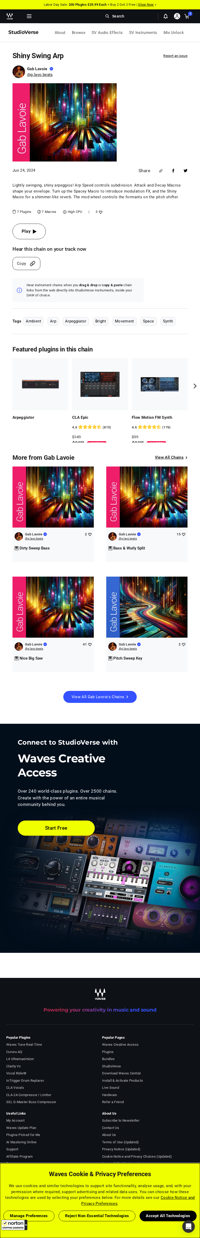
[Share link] (160, 171)
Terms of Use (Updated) (120, 1142)
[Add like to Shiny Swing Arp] (99, 212)
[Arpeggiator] (40, 384)
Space (148, 321)
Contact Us (110, 1128)
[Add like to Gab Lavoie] (90, 534)
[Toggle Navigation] (29, 16)
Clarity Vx (13, 1066)
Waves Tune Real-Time (24, 1044)
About (60, 32)
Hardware (109, 1095)
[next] (193, 386)
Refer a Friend (113, 1102)
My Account (15, 1120)
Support (12, 1149)
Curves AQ (14, 1052)
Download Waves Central (121, 1073)
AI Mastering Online (21, 1142)
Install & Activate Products (122, 1080)
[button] (14, 1225)
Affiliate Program (19, 1156)
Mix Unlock (174, 32)
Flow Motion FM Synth (152, 417)
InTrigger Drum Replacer (25, 1080)
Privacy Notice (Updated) (121, 1149)
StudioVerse (111, 1066)
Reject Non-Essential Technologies (97, 1215)
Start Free (56, 828)
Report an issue (175, 56)
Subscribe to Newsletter (120, 1120)
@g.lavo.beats (40, 74)
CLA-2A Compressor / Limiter (28, 1095)
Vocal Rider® (16, 1073)
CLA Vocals (15, 1088)
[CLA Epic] (100, 384)
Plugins (108, 1052)
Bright (100, 321)
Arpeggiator (75, 321)
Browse (78, 32)
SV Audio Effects (107, 32)
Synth (168, 321)
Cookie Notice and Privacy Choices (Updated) (137, 1156)
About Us (109, 1135)
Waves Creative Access (120, 1044)
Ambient (33, 321)
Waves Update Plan (21, 1128)
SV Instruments (143, 32)
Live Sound (110, 1088)
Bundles (108, 1059)
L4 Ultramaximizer (20, 1059)
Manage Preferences (29, 1215)
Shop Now (146, 5)
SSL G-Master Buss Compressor (31, 1102)
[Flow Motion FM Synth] (160, 384)
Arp (53, 321)
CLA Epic (80, 417)
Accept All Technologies (168, 1215)
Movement (124, 321)
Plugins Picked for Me (23, 1135)
